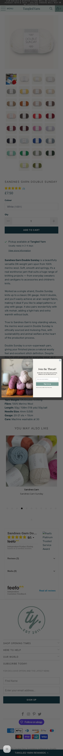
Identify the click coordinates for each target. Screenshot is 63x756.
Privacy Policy (50, 387)
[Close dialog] (60, 360)
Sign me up (47, 384)
